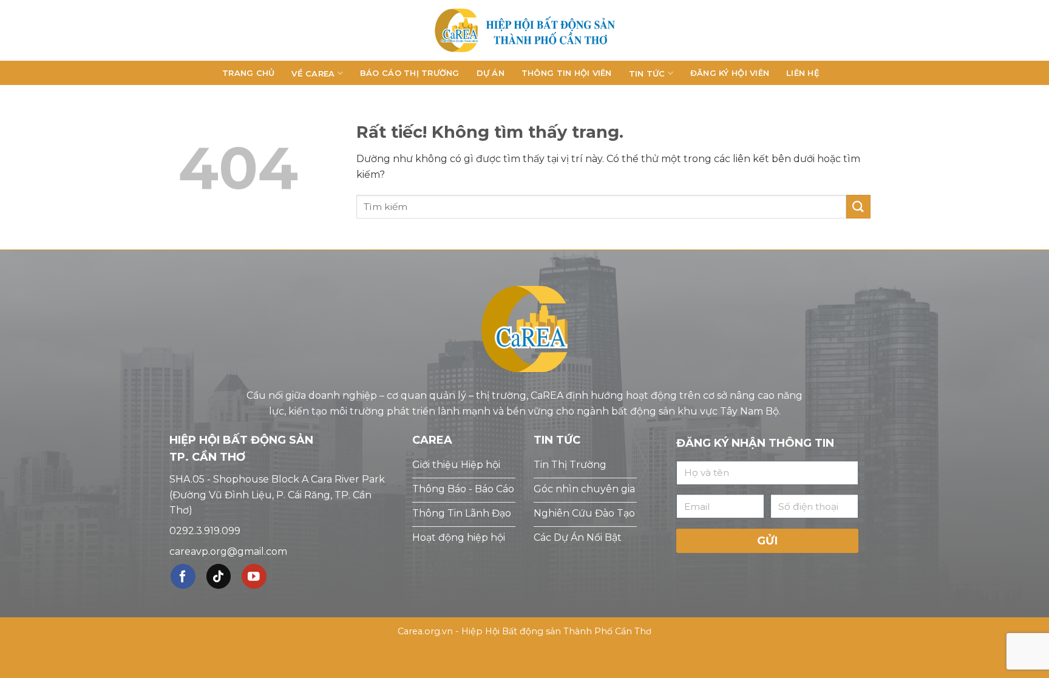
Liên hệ (803, 73)
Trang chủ (248, 73)
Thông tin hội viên (566, 73)
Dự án (490, 73)
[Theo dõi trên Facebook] (183, 576)
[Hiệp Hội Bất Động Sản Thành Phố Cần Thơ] (524, 30)
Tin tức (647, 73)
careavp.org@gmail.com (228, 551)
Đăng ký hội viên (729, 73)
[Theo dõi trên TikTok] (218, 576)
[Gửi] (858, 207)
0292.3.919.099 (204, 531)
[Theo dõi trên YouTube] (254, 576)
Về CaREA (312, 73)
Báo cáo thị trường (410, 73)
